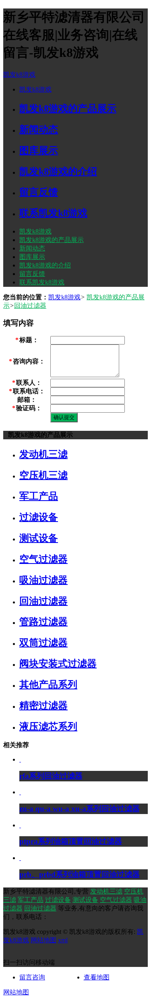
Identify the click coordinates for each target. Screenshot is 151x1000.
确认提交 (64, 417)
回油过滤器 (30, 305)
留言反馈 (32, 273)
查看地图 (97, 977)
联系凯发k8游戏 (41, 282)
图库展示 (32, 256)
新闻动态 (32, 248)
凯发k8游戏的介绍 (45, 265)
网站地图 (43, 940)
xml (63, 940)
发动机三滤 (106, 891)
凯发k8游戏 (19, 74)
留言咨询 (32, 977)
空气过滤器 (116, 899)
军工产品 (30, 899)
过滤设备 (58, 899)
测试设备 (85, 899)
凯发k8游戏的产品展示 (51, 239)
